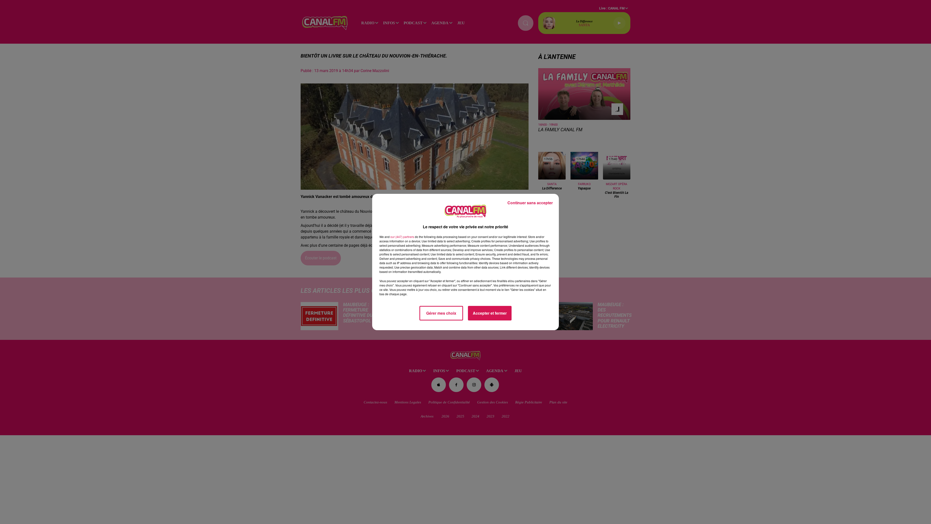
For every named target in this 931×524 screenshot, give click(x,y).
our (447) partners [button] (402, 237)
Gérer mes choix (441, 313)
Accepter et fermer (490, 313)
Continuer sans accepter (530, 202)
